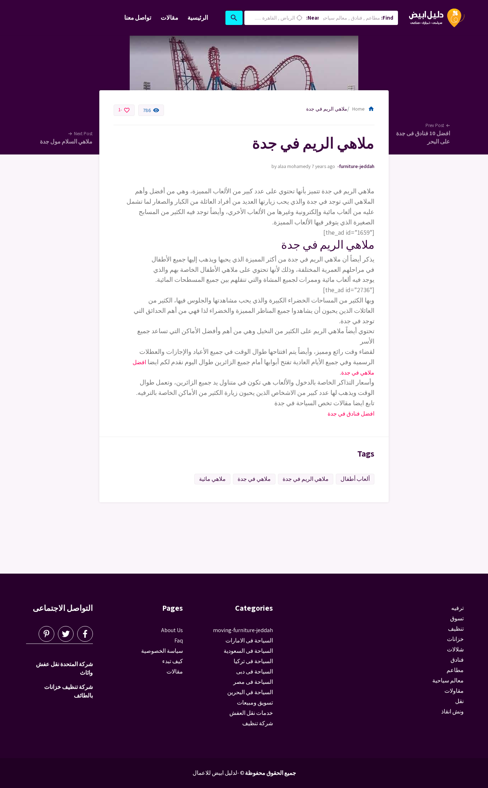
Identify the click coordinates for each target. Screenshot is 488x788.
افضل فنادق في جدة (351, 413)
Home (363, 109)
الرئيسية (198, 17)
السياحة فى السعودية (248, 651)
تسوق (457, 618)
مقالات (169, 17)
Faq (178, 640)
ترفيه (457, 608)
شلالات (455, 649)
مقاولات (454, 691)
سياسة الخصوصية (162, 651)
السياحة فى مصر (253, 682)
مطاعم (455, 670)
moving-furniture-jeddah (355, 166)
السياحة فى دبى (254, 671)
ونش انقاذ (452, 711)
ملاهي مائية (212, 479)
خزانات (455, 639)
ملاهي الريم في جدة (306, 479)
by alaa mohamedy (291, 166)
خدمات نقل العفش (251, 713)
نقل (459, 701)
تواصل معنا (137, 17)
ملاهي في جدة (254, 479)
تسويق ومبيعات (255, 702)
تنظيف (456, 628)
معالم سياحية (448, 680)
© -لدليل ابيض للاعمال (218, 773)
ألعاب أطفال (355, 479)
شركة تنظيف (257, 723)
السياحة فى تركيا (253, 661)
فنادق (457, 660)
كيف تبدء (172, 661)
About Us (172, 630)
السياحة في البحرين (250, 692)
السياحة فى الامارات (249, 640)
